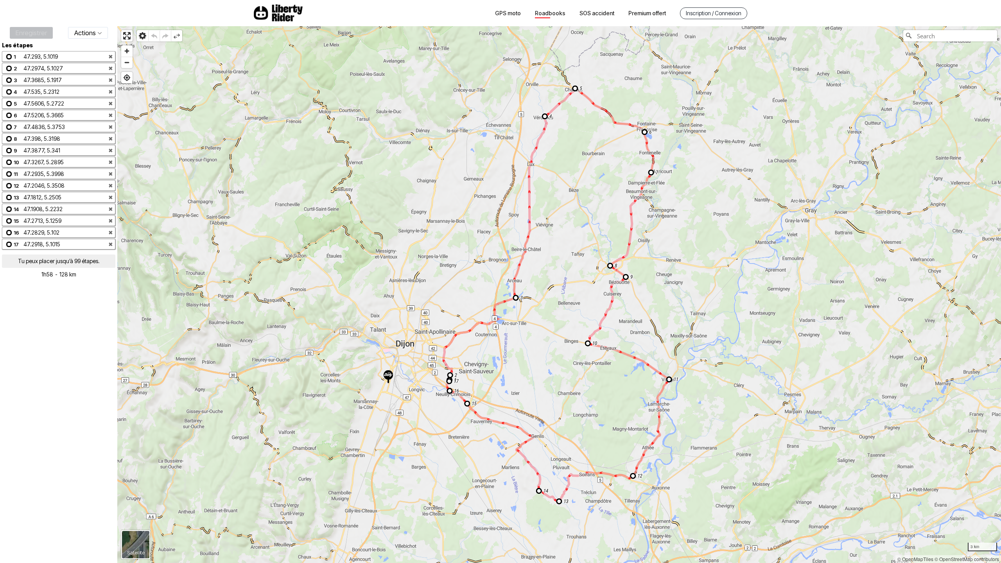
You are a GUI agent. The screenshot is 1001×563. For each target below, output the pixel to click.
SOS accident (596, 13)
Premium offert (647, 13)
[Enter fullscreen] (127, 35)
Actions (85, 33)
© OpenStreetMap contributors (967, 559)
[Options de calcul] (142, 35)
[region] (559, 294)
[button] (58, 56)
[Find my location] (127, 77)
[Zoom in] (127, 51)
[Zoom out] (127, 62)
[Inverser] (176, 35)
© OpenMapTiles (915, 559)
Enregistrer (31, 33)
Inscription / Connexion (713, 13)
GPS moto (508, 13)
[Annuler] (154, 35)
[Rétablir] (165, 35)
